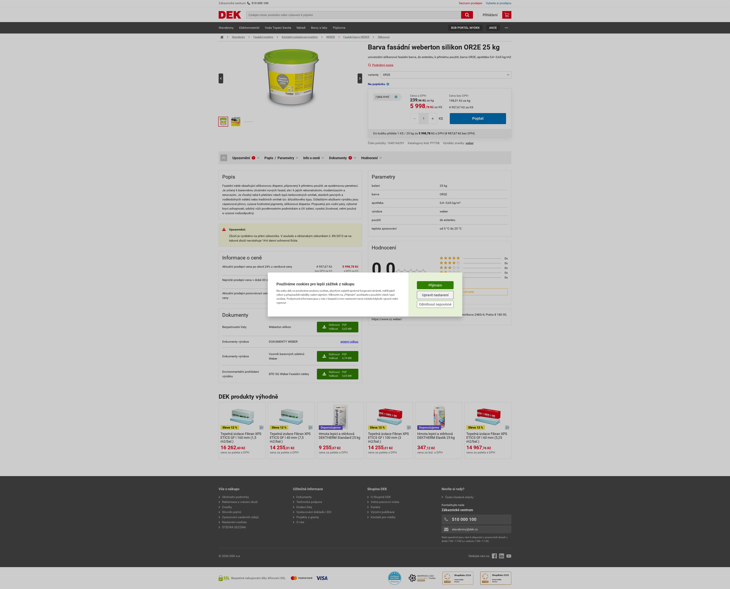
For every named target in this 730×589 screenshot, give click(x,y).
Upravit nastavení (435, 295)
